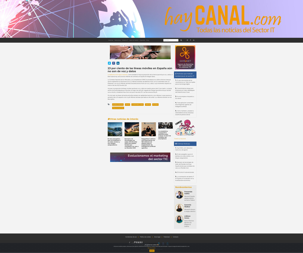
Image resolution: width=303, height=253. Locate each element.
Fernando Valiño (188, 193)
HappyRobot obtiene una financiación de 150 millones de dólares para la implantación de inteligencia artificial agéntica (148, 143)
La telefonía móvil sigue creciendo (118, 74)
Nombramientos (183, 187)
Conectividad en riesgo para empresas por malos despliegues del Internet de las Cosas (185, 90)
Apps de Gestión (133, 40)
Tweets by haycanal (180, 138)
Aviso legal (157, 237)
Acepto (152, 250)
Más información (151, 247)
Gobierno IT (125, 40)
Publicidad (167, 237)
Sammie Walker (187, 206)
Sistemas (110, 40)
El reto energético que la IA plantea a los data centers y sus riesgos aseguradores (114, 142)
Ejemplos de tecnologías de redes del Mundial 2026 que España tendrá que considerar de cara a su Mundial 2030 (131, 143)
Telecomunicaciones (118, 108)
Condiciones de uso (131, 237)
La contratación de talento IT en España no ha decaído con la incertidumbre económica (184, 178)
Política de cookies (145, 237)
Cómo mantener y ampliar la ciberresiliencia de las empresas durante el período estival (184, 112)
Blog (147, 40)
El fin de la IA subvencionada (185, 172)
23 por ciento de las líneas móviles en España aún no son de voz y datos (140, 70)
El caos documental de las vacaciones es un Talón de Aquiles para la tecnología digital (185, 82)
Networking (117, 40)
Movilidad (155, 104)
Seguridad (142, 40)
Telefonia (148, 104)
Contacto (175, 237)
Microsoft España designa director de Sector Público (189, 198)
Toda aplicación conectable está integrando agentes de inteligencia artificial (184, 104)
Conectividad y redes (137, 104)
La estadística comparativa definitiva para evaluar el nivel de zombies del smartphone (164, 135)
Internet (127, 104)
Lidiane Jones (187, 217)
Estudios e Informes (118, 104)
